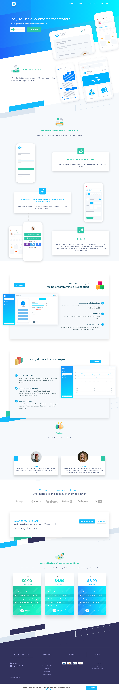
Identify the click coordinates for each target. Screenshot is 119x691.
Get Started (34, 29)
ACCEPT (91, 688)
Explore (19, 285)
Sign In (103, 3)
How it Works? (47, 666)
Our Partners (46, 671)
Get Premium (47, 674)
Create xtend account (87, 521)
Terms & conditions (97, 668)
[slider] (13, 29)
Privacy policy (98, 666)
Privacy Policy (47, 689)
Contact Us (91, 3)
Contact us (101, 521)
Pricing (81, 3)
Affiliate (47, 668)
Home (71, 3)
